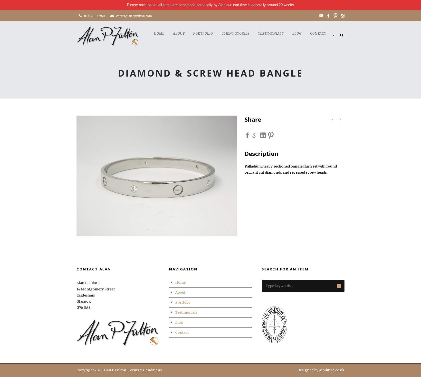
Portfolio (203, 33)
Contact (318, 33)
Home (159, 33)
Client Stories (235, 33)
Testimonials (271, 33)
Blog (297, 33)
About (179, 33)
